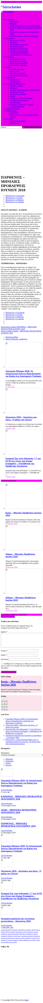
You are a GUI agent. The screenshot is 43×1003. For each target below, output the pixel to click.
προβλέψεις (30, 934)
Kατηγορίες (5, 753)
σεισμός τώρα (16, 936)
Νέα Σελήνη (4, 940)
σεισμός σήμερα (35, 938)
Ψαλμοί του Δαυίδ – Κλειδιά (28, 929)
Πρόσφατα (9, 761)
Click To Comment (8, 617)
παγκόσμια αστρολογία (13, 934)
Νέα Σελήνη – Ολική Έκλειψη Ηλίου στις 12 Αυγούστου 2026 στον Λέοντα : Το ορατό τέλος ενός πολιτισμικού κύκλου (23, 742)
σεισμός (38, 940)
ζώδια (19, 929)
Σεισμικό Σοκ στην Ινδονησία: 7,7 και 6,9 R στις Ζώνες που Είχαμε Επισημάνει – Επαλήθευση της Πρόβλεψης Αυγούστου (23, 462)
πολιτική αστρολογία (25, 938)
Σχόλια (8, 763)
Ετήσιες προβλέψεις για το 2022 (27, 940)
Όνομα (4, 651)
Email (4, 655)
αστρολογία (14, 929)
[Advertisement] (21, 151)
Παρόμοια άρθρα (12, 337)
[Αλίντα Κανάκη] (11, 6)
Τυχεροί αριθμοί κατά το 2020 (9, 942)
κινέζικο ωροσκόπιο (13, 940)
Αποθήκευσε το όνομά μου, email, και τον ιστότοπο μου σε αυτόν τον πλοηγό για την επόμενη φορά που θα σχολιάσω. (21, 666)
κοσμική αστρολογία (28, 932)
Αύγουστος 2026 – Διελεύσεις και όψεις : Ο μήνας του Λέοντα (21, 418)
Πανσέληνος (23, 934)
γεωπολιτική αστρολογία (27, 936)
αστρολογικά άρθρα (6, 929)
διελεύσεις (10, 936)
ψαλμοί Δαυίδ (18, 932)
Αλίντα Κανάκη (6, 790)
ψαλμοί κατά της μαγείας (13, 938)
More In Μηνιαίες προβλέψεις (16, 339)
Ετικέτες (9, 765)
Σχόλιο (4, 632)
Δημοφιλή (9, 759)
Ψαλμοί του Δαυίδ (10, 932)
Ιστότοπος (4, 659)
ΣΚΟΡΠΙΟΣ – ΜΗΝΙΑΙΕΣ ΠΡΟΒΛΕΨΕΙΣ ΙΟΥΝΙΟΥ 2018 (19, 328)
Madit (26, 1000)
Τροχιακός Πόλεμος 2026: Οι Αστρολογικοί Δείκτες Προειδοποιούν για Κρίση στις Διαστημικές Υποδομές (23, 373)
